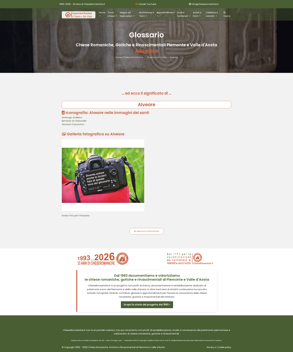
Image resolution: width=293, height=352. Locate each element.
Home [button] (102, 12)
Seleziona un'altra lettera (147, 231)
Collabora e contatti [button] (212, 14)
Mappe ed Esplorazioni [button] (126, 14)
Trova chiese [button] (111, 14)
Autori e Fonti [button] (197, 14)
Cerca (227, 16)
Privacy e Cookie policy (219, 347)
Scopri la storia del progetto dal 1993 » (147, 304)
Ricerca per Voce (156, 57)
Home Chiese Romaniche (129, 57)
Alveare (174, 57)
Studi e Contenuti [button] (182, 14)
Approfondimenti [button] (166, 12)
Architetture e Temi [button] (146, 14)
